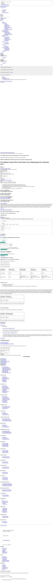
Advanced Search (3, 18)
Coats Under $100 (5, 495)
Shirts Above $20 (5, 462)
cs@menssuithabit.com (6, 540)
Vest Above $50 (5, 479)
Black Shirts (4, 376)
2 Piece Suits (4, 510)
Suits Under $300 (5, 445)
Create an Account (5, 12)
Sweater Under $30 (5, 467)
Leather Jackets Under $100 (7, 483)
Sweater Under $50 (5, 468)
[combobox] (5, 17)
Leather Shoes (4, 522)
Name (11, 244)
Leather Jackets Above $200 (7, 485)
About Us (4, 564)
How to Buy (4, 549)
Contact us (4, 556)
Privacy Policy (4, 568)
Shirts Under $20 (5, 461)
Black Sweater (4, 396)
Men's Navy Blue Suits (6, 367)
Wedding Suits (4, 512)
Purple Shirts (4, 380)
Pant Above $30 (5, 473)
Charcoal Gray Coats (5, 439)
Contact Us (4, 9)
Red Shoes (4, 390)
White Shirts (4, 381)
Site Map (3, 565)
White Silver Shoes (5, 391)
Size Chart (4, 566)
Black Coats (4, 437)
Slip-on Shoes (4, 521)
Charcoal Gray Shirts (5, 378)
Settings (1, 53)
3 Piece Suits (4, 511)
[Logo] (3, 525)
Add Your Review (8, 168)
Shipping (3, 551)
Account (1, 52)
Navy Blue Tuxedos (5, 407)
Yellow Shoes (4, 392)
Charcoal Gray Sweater (6, 399)
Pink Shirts (4, 379)
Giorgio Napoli (4, 501)
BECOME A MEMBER (5, 198)
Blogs (3, 569)
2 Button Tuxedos (5, 517)
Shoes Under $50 (5, 451)
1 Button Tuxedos (5, 516)
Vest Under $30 (5, 477)
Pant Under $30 (5, 472)
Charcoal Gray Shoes (5, 388)
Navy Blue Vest (5, 413)
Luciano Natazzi (5, 502)
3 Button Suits (4, 509)
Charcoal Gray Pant (5, 426)
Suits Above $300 (5, 446)
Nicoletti (3, 503)
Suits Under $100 (5, 443)
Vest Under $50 (5, 478)
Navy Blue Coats (5, 438)
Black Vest (4, 412)
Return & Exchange (5, 560)
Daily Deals (4, 548)
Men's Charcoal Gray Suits (6, 369)
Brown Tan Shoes (5, 387)
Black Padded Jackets (6, 431)
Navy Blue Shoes (5, 386)
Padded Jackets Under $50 (6, 489)
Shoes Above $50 (5, 452)
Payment (3, 550)
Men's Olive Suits (5, 370)
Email (11, 245)
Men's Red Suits (5, 371)
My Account (4, 558)
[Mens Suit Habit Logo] (4, 6)
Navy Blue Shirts (5, 377)
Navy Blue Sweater (5, 397)
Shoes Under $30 (5, 450)
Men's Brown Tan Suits (6, 368)
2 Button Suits (4, 508)
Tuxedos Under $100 (5, 456)
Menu (1, 20)
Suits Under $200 (5, 444)
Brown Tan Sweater (5, 398)
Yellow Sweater (5, 402)
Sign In (3, 11)
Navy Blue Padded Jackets (6, 432)
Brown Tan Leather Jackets (6, 420)
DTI (3, 500)
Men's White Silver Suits (6, 372)
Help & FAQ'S (4, 557)
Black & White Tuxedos (6, 406)
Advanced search (5, 567)
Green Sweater (4, 400)
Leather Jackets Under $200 (7, 484)
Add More (4, 57)
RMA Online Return (5, 561)
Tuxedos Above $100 (6, 457)
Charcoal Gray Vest (5, 414)
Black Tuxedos (4, 408)
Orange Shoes (4, 389)
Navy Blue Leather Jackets (6, 419)
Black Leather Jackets (6, 418)
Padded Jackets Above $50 (6, 490)
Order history (4, 559)
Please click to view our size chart (6, 209)
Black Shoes (4, 385)
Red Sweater (4, 401)
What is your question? (13, 247)
